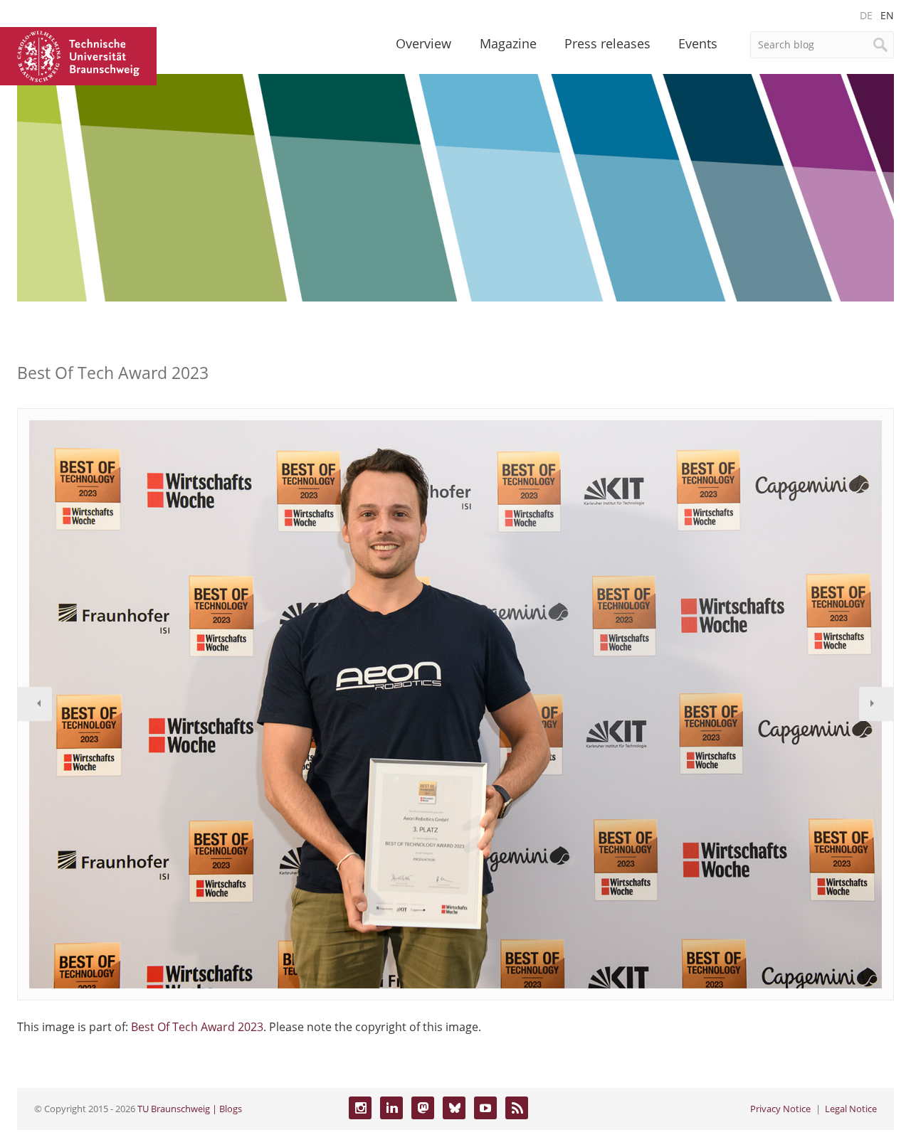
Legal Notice (851, 1108)
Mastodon (422, 1108)
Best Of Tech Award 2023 (197, 1027)
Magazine (508, 43)
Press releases (607, 43)
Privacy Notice (780, 1108)
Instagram (360, 1108)
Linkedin (391, 1108)
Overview (423, 43)
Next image (876, 704)
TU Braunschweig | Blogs (189, 1108)
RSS (516, 1108)
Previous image (35, 704)
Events (697, 43)
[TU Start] (78, 55)
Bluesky (454, 1108)
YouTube (485, 1108)
